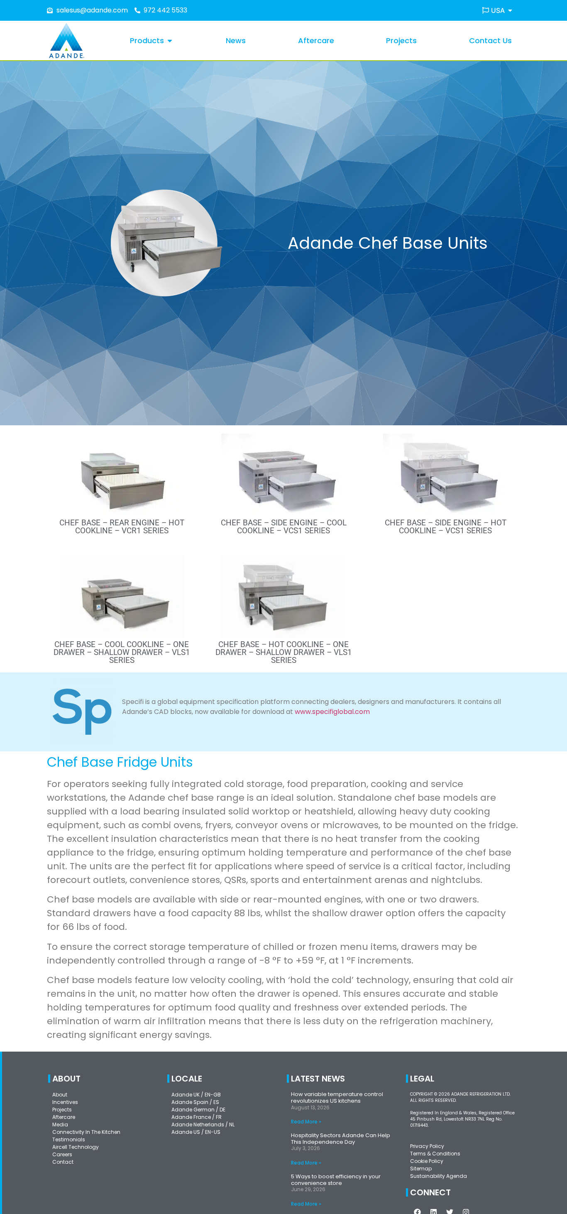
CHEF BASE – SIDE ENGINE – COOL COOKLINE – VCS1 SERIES (284, 526)
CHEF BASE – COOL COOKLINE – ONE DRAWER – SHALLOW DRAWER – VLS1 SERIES (122, 652)
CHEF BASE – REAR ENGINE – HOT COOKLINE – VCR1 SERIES (121, 526)
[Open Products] (170, 40)
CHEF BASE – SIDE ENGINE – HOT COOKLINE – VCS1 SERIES (445, 526)
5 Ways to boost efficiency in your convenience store (336, 1179)
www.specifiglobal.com (332, 711)
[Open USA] (510, 10)
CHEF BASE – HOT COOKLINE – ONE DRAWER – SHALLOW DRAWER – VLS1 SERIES (283, 652)
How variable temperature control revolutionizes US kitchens (337, 1097)
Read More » (306, 1121)
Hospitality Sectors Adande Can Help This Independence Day (340, 1138)
